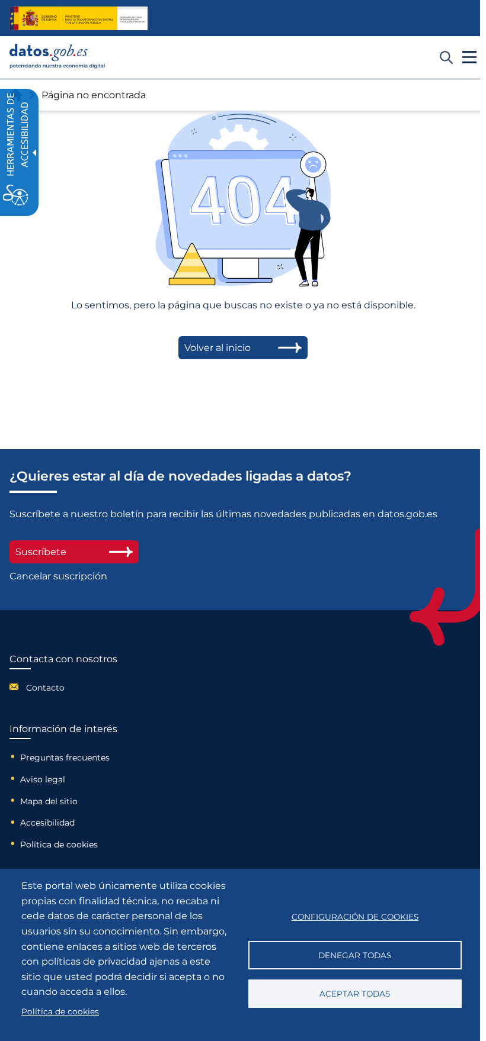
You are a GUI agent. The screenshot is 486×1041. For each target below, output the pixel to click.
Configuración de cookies (355, 916)
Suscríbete (40, 551)
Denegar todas (354, 955)
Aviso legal (42, 779)
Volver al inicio (217, 347)
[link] (57, 65)
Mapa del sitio (49, 801)
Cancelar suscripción (58, 576)
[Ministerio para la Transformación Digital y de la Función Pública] (78, 18)
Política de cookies (59, 844)
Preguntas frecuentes (65, 757)
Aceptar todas (354, 993)
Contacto (45, 687)
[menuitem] (63, 687)
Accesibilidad (47, 822)
